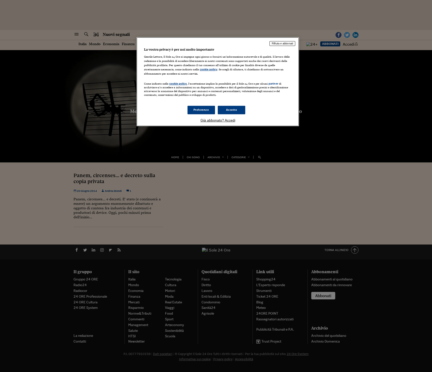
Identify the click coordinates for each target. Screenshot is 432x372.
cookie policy (208, 69)
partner (273, 83)
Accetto (231, 109)
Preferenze (201, 109)
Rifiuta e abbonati (282, 43)
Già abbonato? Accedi (217, 120)
